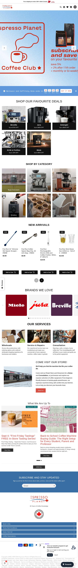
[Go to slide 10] (44, 318)
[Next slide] (73, 48)
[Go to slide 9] (42, 318)
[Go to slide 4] (40, 83)
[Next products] (42, 280)
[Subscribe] (54, 486)
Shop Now (60, 91)
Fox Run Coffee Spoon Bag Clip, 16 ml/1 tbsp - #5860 (28, 251)
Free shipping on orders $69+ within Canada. (35, 1)
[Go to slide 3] (39, 83)
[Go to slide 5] (42, 83)
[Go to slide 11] (45, 318)
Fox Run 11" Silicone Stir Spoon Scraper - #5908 (10, 251)
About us (40, 390)
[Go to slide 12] (47, 318)
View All (39, 467)
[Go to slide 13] (49, 318)
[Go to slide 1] (35, 83)
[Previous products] (36, 280)
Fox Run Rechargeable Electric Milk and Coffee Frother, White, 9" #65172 (48, 253)
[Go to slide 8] (40, 318)
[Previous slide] (4, 48)
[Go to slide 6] (37, 318)
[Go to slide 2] (37, 83)
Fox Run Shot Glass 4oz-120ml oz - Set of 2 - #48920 (67, 251)
